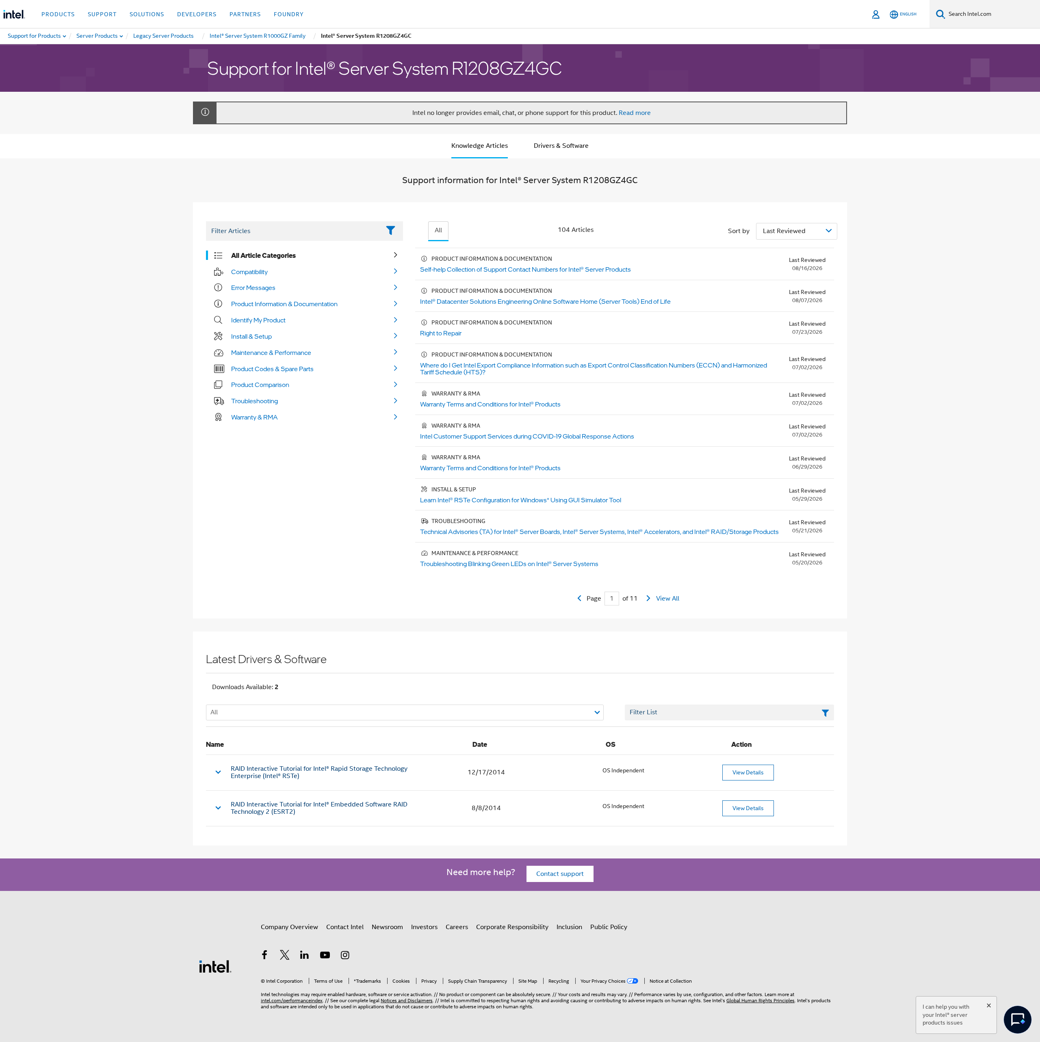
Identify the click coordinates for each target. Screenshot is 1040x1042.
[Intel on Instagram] (345, 956)
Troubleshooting (254, 401)
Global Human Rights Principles (760, 1000)
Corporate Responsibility (512, 927)
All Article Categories (263, 255)
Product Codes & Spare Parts (272, 369)
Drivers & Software (561, 146)
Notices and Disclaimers (407, 1000)
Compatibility (249, 272)
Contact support (560, 874)
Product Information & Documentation (284, 304)
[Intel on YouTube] (325, 956)
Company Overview (289, 927)
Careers (457, 927)
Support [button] (102, 14)
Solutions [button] (147, 14)
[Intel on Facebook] (264, 956)
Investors (424, 927)
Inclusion (569, 927)
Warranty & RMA (254, 417)
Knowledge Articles (479, 146)
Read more (635, 113)
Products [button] (58, 14)
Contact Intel (345, 927)
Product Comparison (260, 384)
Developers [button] (197, 14)
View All (667, 599)
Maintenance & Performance (271, 352)
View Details (748, 772)
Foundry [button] (289, 14)
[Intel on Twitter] (285, 956)
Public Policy (608, 927)
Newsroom (387, 927)
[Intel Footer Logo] (215, 966)
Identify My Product (258, 320)
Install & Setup (251, 336)
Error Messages (253, 287)
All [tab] (438, 230)
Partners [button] (245, 14)
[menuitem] (97, 36)
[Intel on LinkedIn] (305, 956)
